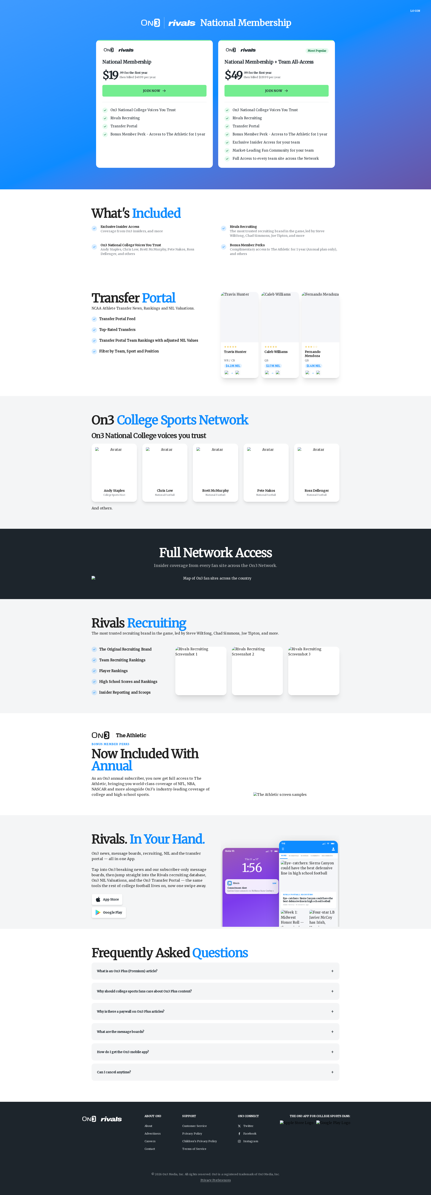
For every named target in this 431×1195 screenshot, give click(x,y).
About (148, 1126)
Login (415, 10)
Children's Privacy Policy (199, 1141)
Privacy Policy (192, 1133)
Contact (150, 1149)
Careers (150, 1141)
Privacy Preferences (215, 1180)
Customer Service (194, 1126)
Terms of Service (194, 1149)
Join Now (151, 91)
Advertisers (153, 1133)
